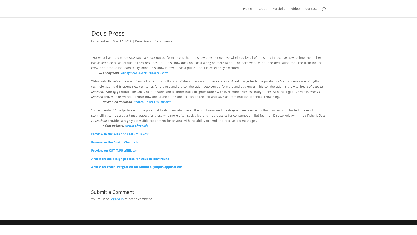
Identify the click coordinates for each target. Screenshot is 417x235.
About (262, 9)
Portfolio (279, 9)
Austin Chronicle (136, 126)
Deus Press (143, 41)
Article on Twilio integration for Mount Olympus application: (136, 167)
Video (295, 9)
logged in (117, 199)
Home (247, 9)
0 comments (163, 41)
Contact (311, 9)
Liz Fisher (102, 41)
